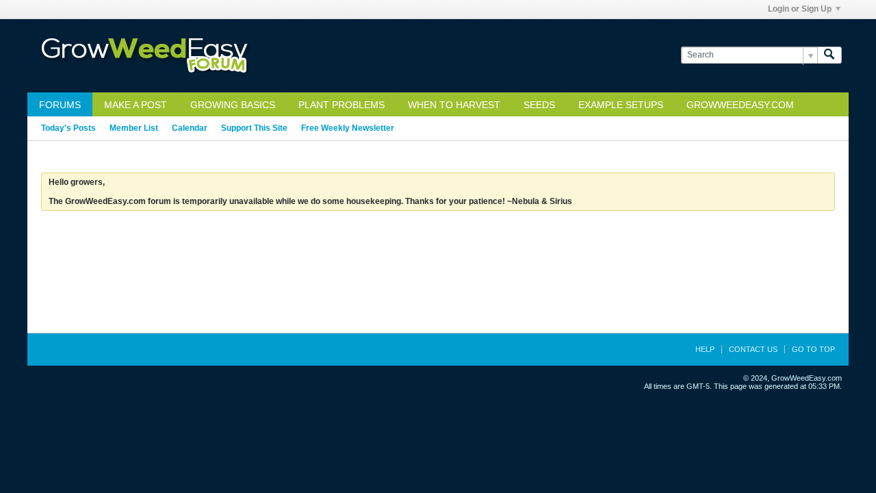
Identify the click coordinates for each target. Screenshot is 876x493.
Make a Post (135, 104)
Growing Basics (232, 104)
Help (704, 349)
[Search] (829, 55)
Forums (60, 104)
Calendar (189, 128)
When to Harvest (454, 104)
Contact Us (753, 349)
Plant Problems (341, 104)
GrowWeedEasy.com (740, 104)
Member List (134, 128)
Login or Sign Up (800, 9)
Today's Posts (68, 128)
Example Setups (620, 104)
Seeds (539, 104)
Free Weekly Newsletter (347, 128)
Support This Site (254, 128)
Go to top (813, 349)
